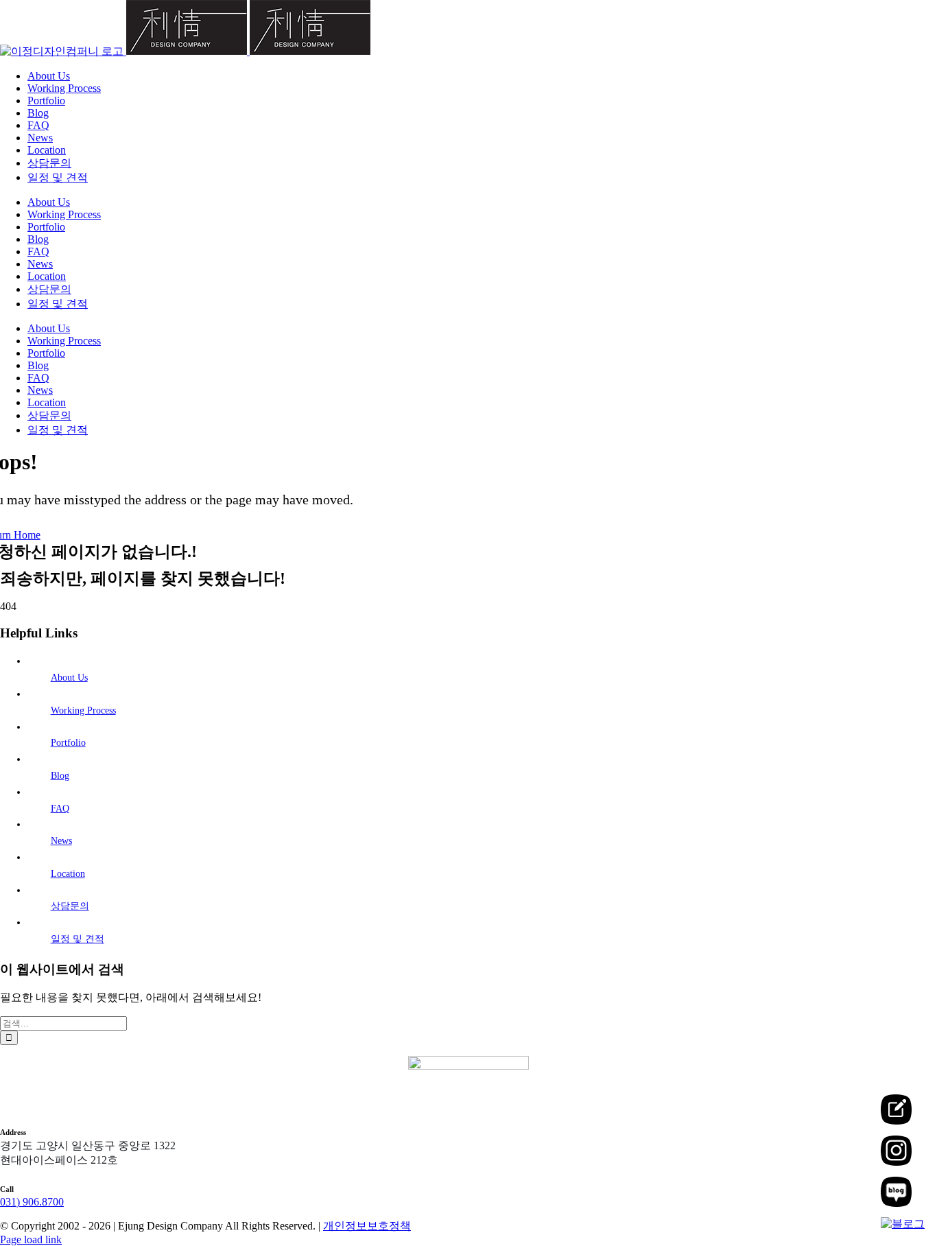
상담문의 (70, 906)
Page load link (31, 1239)
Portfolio (68, 743)
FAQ (60, 808)
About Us (69, 677)
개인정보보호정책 (367, 1226)
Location (68, 874)
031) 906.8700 (32, 1202)
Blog (60, 776)
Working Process (83, 710)
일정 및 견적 (77, 939)
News (61, 841)
